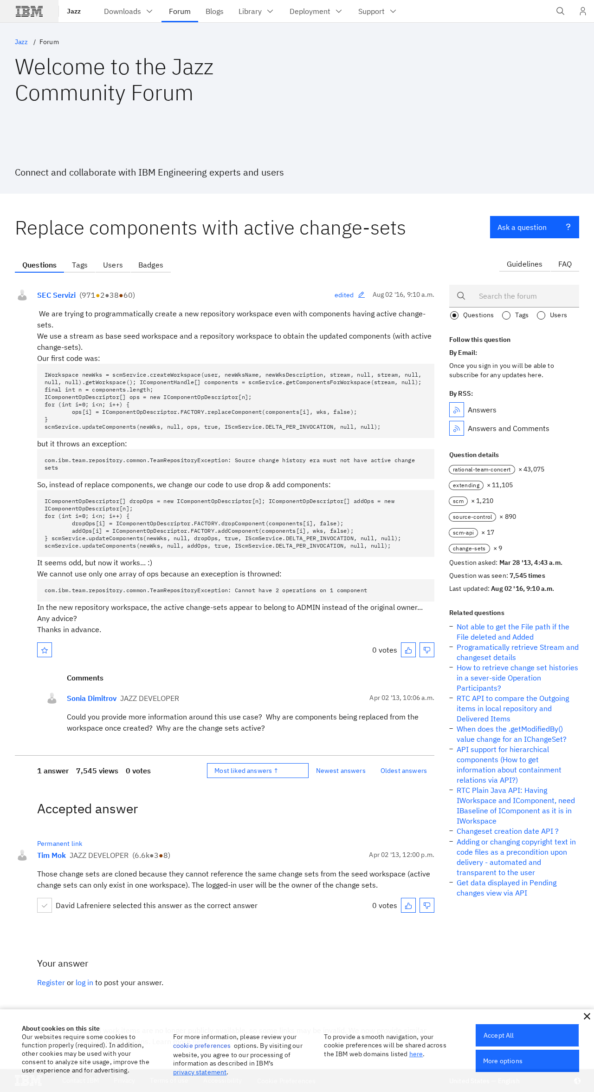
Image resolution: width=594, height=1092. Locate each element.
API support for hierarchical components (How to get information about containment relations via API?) (509, 765)
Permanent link (59, 843)
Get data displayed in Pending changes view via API (506, 887)
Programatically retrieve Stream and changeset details (518, 652)
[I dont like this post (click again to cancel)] (427, 649)
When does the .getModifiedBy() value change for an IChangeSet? (512, 734)
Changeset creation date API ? (508, 831)
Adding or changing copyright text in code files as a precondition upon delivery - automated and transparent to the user (516, 857)
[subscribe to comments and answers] (456, 428)
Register (51, 982)
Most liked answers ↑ (246, 770)
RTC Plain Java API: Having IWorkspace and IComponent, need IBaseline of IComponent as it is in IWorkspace (516, 805)
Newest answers (341, 770)
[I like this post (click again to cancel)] (408, 649)
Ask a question (522, 227)
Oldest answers (404, 770)
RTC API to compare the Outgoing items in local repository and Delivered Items (513, 708)
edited (344, 295)
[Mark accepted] (44, 905)
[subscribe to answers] (456, 409)
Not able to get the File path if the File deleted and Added (513, 631)
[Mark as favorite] (44, 649)
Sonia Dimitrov (91, 698)
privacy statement (200, 1072)
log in (84, 982)
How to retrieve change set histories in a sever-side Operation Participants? (517, 678)
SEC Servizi (56, 295)
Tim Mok (51, 855)
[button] (587, 1016)
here (416, 1054)
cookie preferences (202, 1045)
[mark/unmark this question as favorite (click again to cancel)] (44, 649)
